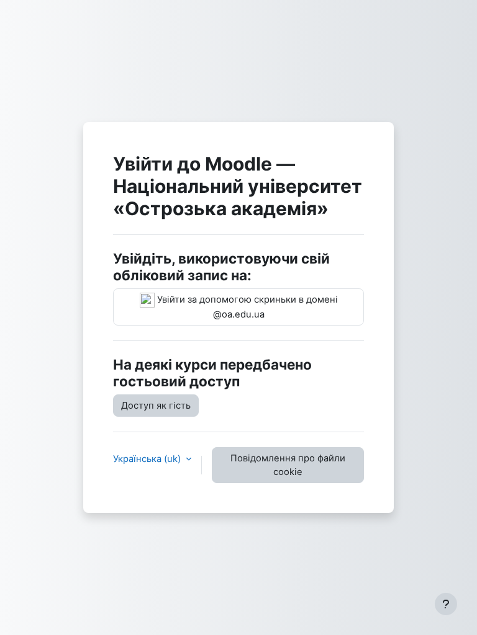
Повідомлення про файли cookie (287, 465)
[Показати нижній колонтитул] (446, 604)
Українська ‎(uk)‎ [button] (148, 458)
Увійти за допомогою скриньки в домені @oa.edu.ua (246, 307)
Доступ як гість (156, 405)
